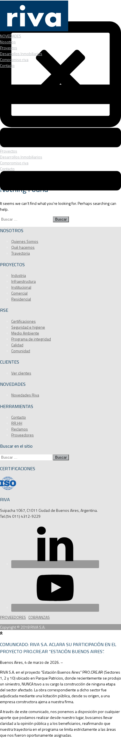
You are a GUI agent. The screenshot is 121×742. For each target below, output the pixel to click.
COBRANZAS (39, 617)
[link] (26, 516)
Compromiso (14, 59)
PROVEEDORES (13, 617)
